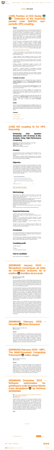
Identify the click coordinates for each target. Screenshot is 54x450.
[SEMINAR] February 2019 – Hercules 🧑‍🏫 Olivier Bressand (27, 323)
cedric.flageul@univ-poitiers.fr (18, 118)
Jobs (45, 2)
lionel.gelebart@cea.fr (17, 114)
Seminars (36, 2)
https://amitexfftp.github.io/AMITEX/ (29, 35)
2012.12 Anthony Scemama (17, 436)
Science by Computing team (26, 2)
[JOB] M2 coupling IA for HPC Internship (27, 128)
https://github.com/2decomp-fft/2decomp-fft (21, 47)
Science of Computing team (16, 2)
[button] (52, 2)
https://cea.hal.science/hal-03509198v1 (20, 188)
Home (6, 443)
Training (33, 2)
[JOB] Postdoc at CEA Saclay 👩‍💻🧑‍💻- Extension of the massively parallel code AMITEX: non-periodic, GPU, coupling (27, 20)
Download (38, 436)
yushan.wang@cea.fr (17, 116)
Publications (41, 2)
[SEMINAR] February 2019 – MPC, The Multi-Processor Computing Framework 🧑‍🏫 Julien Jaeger (27, 352)
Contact (10, 443)
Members (48, 2)
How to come (15, 443)
